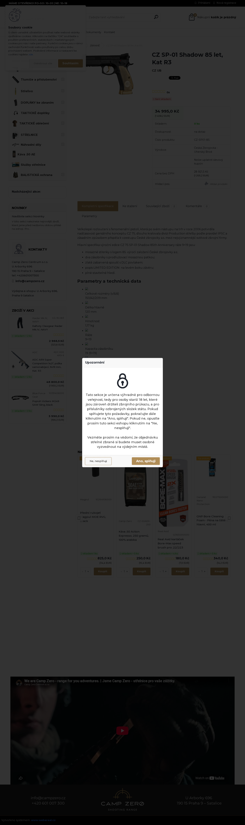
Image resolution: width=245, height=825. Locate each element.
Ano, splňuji (146, 461)
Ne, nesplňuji (98, 461)
